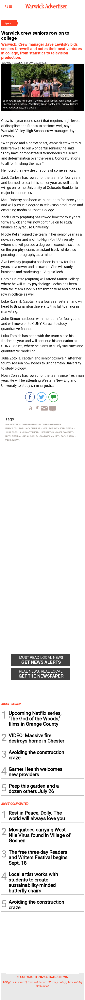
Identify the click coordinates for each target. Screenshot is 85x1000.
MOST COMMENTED (14, 803)
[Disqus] (42, 493)
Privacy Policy (57, 982)
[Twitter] (41, 397)
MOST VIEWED (11, 704)
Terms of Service (37, 982)
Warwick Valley (12, 62)
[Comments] (53, 397)
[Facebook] (30, 397)
